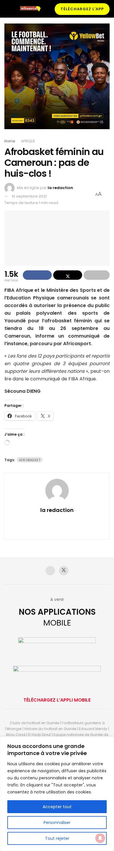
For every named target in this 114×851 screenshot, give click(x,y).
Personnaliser (57, 822)
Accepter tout (57, 807)
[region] (57, 794)
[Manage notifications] (100, 838)
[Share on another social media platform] (97, 275)
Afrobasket (29, 460)
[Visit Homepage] (32, 8)
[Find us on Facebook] (50, 570)
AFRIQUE (28, 141)
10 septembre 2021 (29, 196)
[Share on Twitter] (67, 275)
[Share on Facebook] (37, 275)
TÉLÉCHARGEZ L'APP (82, 9)
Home (9, 141)
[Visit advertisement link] (57, 80)
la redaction (60, 188)
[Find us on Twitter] (63, 570)
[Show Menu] (6, 9)
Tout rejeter (57, 838)
